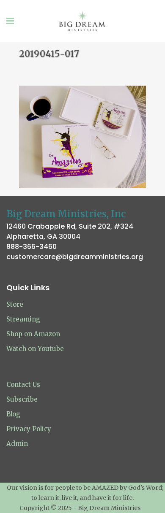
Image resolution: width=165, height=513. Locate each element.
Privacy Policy (28, 429)
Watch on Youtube (35, 349)
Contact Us (23, 385)
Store (14, 304)
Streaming (23, 319)
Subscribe (22, 399)
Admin (17, 444)
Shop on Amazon (33, 334)
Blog (13, 414)
